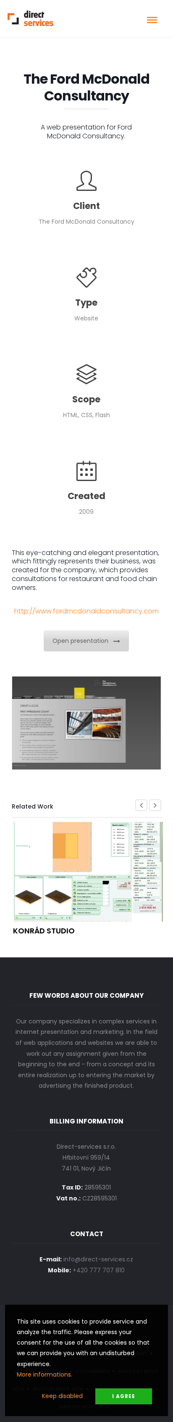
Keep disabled (62, 1396)
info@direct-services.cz (98, 1259)
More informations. (44, 1374)
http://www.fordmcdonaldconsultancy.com (86, 611)
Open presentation (80, 641)
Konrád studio (44, 930)
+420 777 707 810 (99, 1270)
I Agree (123, 1396)
